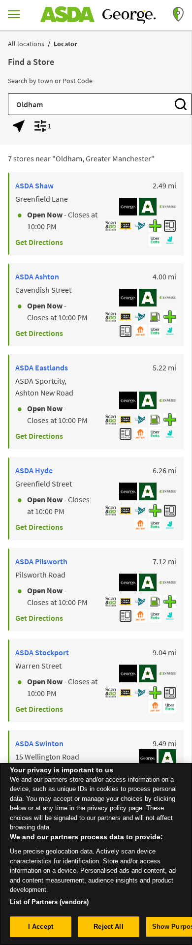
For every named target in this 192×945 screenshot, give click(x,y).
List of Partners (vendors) (49, 902)
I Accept (40, 926)
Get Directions (39, 242)
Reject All (108, 926)
